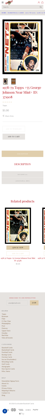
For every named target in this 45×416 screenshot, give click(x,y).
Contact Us (6, 393)
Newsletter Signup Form (10, 381)
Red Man (5, 335)
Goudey (4, 333)
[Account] (39, 2)
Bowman (5, 316)
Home (4, 13)
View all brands (7, 338)
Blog (3, 395)
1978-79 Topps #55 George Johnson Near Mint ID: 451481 (18, 259)
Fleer (3, 319)
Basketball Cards (16, 13)
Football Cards (7, 352)
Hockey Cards (7, 357)
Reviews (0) (22, 174)
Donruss (5, 328)
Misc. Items (6, 371)
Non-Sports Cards (8, 369)
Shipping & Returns (8, 390)
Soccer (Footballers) (9, 359)
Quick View (17, 248)
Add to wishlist (14, 129)
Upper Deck (6, 331)
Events (4, 386)
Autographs (6, 366)
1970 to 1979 (30, 13)
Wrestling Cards (7, 362)
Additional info (22, 181)
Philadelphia (6, 323)
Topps (5, 105)
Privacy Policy (7, 388)
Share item (9, 116)
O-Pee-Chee (6, 321)
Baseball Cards (7, 348)
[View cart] (42, 2)
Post (3, 326)
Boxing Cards (6, 355)
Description (22, 154)
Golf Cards (6, 364)
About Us (5, 383)
